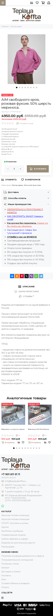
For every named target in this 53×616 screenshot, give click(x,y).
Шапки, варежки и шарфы (14, 539)
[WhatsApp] (36, 276)
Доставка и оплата (10, 571)
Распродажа (17, 185)
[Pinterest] (22, 276)
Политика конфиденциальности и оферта (22, 556)
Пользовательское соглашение (17, 560)
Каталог (5, 567)
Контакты (6, 575)
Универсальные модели (13, 535)
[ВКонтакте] (12, 276)
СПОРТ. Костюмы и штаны (14, 523)
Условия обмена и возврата (15, 583)
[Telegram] (41, 276)
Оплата (5, 587)
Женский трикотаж (32, 185)
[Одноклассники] (17, 276)
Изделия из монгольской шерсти (18, 543)
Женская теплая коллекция (15, 515)
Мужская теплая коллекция (15, 519)
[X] (26, 276)
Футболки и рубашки (12, 531)
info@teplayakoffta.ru (15, 481)
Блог (3, 579)
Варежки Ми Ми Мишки (38, 429)
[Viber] (31, 276)
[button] (16, 87)
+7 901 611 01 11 (10, 474)
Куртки (5, 527)
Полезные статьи (10, 564)
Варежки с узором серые (13, 429)
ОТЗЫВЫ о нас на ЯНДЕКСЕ (22, 237)
